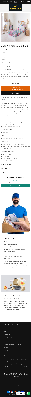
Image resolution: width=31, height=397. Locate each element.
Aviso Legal (5, 347)
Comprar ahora (15, 93)
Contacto (5, 331)
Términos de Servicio (7, 341)
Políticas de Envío (7, 334)
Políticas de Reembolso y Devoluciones (12, 344)
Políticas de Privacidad (8, 337)
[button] (1, 7)
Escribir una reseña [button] (15, 186)
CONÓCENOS (6, 350)
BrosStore (13, 394)
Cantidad (3, 59)
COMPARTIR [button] (5, 172)
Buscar (4, 328)
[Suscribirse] (26, 380)
